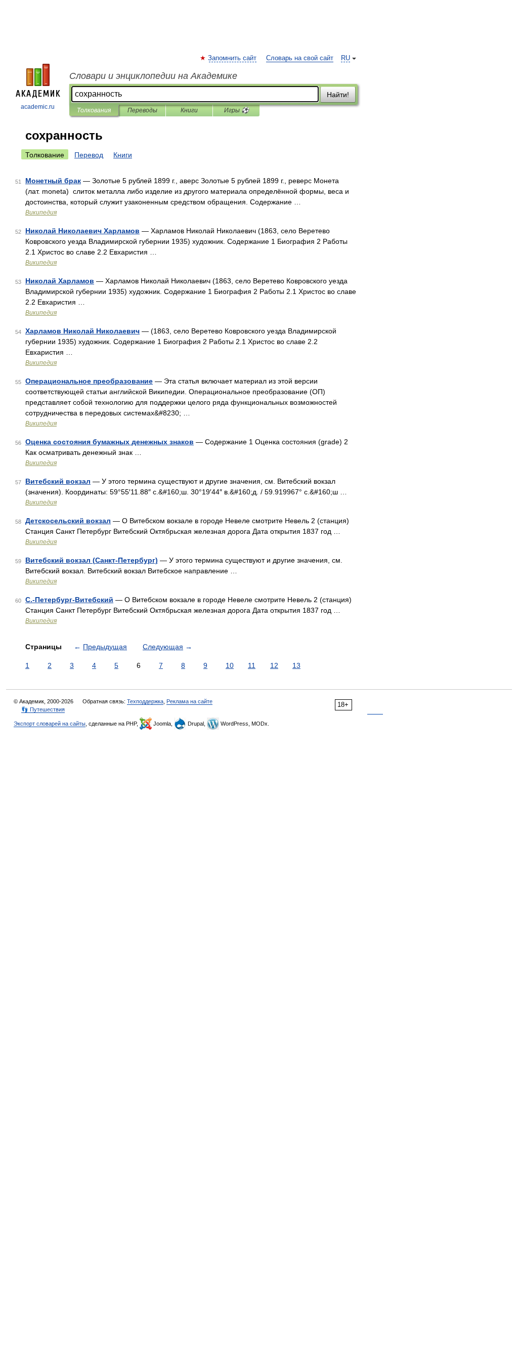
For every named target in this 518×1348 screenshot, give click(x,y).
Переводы (142, 110)
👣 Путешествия (43, 709)
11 (251, 665)
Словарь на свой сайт (299, 58)
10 (230, 665)
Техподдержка (145, 701)
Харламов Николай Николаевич (82, 331)
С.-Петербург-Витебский (69, 600)
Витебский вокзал (58, 481)
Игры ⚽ (236, 110)
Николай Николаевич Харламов (82, 231)
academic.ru (38, 106)
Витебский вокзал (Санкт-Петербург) (91, 560)
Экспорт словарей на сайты (49, 724)
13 (296, 665)
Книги (189, 110)
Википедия (41, 212)
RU (345, 58)
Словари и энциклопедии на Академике (153, 76)
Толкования (94, 110)
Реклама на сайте (189, 701)
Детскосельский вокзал (68, 521)
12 (274, 665)
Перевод (88, 155)
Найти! (338, 95)
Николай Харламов (59, 281)
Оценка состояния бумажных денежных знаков (109, 442)
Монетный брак (53, 181)
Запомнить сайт (232, 58)
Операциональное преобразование (89, 381)
